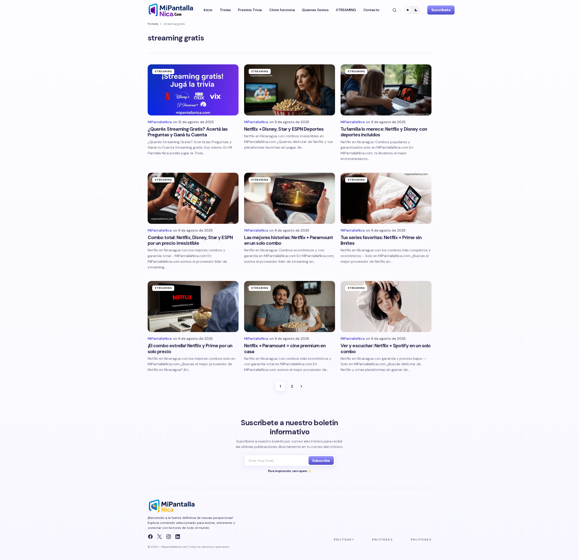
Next (301, 386)
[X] (159, 536)
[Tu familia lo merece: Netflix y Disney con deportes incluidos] (386, 89)
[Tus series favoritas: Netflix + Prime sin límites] (386, 198)
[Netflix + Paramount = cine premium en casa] (289, 306)
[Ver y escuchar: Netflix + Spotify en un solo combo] (386, 306)
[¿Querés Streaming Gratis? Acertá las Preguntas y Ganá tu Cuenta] (193, 89)
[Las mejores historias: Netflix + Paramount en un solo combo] (289, 198)
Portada (153, 24)
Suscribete (440, 10)
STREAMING (163, 71)
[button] (394, 10)
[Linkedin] (177, 536)
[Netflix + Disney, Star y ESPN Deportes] (289, 89)
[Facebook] (150, 536)
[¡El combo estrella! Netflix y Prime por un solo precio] (193, 306)
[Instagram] (168, 536)
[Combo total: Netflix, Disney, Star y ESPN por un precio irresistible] (193, 198)
